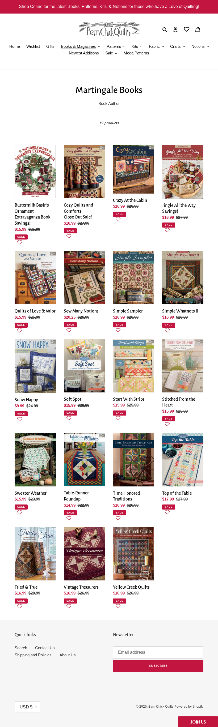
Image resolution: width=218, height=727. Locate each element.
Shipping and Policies (33, 655)
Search (21, 647)
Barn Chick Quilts (160, 706)
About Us (68, 655)
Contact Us (45, 647)
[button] (35, 245)
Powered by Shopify (188, 706)
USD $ (26, 707)
